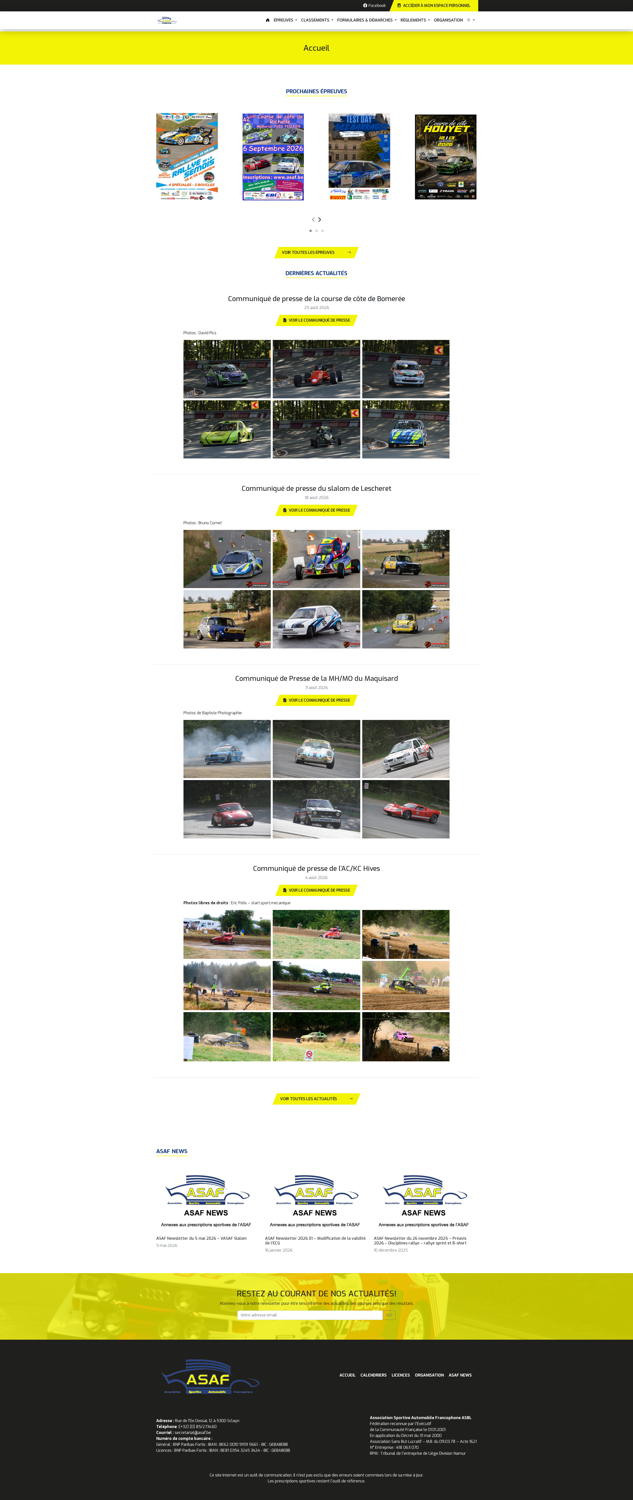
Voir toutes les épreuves (308, 252)
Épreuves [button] (284, 20)
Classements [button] (315, 20)
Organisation (448, 20)
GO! (389, 1315)
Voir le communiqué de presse (319, 320)
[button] (471, 20)
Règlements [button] (414, 20)
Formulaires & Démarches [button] (365, 20)
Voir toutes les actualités (308, 1098)
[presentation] (313, 219)
